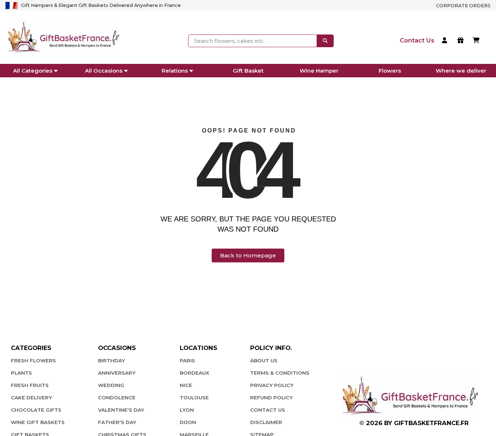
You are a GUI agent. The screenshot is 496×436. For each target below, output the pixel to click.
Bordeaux (194, 373)
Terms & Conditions (279, 373)
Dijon (188, 422)
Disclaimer (266, 422)
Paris (187, 360)
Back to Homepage (248, 255)
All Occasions (103, 70)
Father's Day (117, 422)
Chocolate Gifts (36, 410)
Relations (175, 70)
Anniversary (116, 373)
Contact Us (267, 410)
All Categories (32, 70)
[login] (446, 41)
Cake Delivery (31, 397)
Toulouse (194, 397)
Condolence (116, 397)
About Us (263, 360)
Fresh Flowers (33, 360)
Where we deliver (461, 70)
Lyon (187, 410)
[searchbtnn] (325, 40)
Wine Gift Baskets (38, 422)
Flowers (390, 70)
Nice (186, 385)
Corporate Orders (463, 5)
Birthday (111, 360)
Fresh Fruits (30, 385)
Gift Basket (248, 70)
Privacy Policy (271, 385)
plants (21, 373)
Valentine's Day (121, 410)
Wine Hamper (319, 70)
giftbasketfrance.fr (431, 423)
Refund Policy (271, 397)
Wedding (111, 385)
